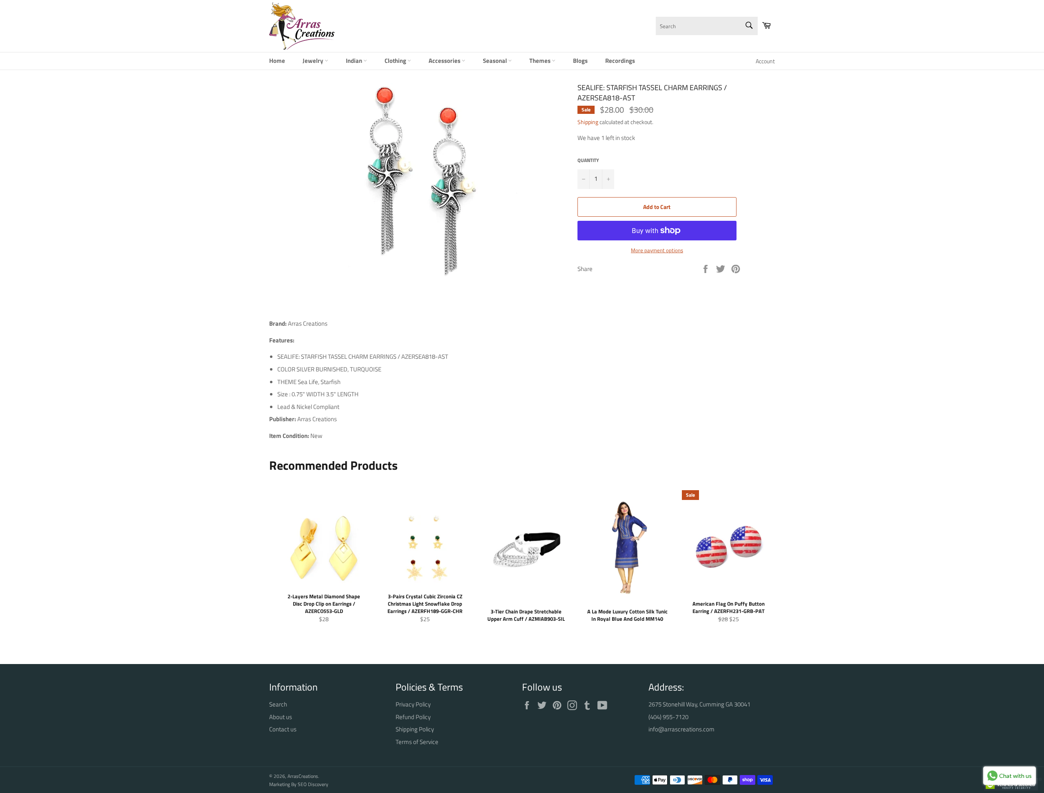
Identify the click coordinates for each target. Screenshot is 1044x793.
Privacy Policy (413, 704)
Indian (354, 60)
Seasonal (495, 60)
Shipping (587, 122)
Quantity (588, 160)
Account (765, 61)
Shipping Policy (415, 729)
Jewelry (314, 60)
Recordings (620, 60)
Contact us (282, 729)
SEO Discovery (313, 784)
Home (277, 60)
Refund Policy (413, 717)
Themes (540, 60)
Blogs (580, 60)
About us (280, 717)
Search (278, 704)
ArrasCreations (303, 776)
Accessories (445, 60)
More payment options (657, 250)
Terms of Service (417, 741)
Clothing (396, 60)
